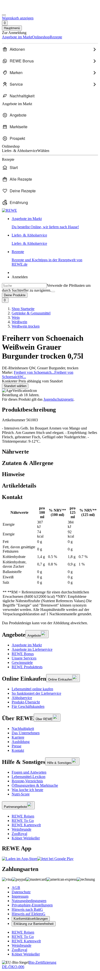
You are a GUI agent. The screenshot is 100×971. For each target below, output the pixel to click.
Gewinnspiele (22, 662)
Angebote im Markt (27, 645)
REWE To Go (23, 821)
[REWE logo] (9, 210)
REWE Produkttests (27, 667)
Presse (16, 746)
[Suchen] (53, 291)
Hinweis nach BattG (27, 909)
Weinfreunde (21, 829)
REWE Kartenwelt (26, 825)
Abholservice (22, 698)
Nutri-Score (21, 794)
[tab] (50, 451)
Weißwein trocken (26, 326)
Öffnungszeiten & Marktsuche (35, 785)
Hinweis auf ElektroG (28, 914)
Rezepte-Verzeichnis (27, 781)
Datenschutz (21, 892)
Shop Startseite (23, 309)
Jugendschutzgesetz (58, 399)
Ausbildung (21, 742)
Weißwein (19, 322)
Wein (16, 317)
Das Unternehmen (26, 733)
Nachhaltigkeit (23, 728)
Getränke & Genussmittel (31, 313)
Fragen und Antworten (29, 772)
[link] (55, 223)
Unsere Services (24, 658)
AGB (16, 888)
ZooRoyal (19, 834)
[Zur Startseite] (18, 9)
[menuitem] (50, 49)
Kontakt (18, 750)
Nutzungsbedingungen (29, 901)
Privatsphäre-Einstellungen (32, 905)
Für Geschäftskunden (28, 706)
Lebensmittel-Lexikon (28, 777)
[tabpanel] (50, 561)
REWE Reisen (23, 816)
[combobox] (24, 285)
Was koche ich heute (27, 790)
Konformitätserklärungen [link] (31, 918)
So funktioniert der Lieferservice (36, 693)
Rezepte (47, 258)
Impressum (20, 896)
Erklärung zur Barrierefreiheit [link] (34, 924)
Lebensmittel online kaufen (32, 689)
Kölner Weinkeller (26, 838)
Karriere (18, 737)
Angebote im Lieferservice (32, 649)
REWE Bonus (23, 654)
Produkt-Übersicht (26, 702)
